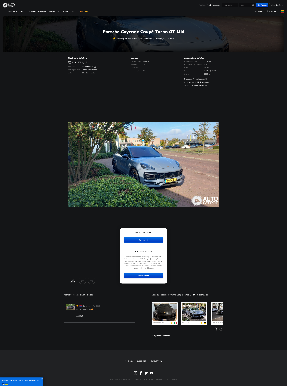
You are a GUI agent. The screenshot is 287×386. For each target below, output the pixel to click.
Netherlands (92, 70)
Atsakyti (79, 315)
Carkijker (86, 306)
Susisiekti (142, 361)
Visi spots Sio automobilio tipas (195, 85)
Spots (23, 11)
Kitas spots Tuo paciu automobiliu (196, 79)
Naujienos (202, 5)
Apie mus (129, 361)
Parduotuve (54, 11)
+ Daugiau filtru (277, 5)
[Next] (221, 329)
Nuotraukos (216, 5)
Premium (84, 11)
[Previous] (216, 329)
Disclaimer (172, 379)
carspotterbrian (87, 66)
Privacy (160, 379)
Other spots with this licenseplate (196, 82)
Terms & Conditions (143, 379)
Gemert (84, 70)
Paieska (264, 5)
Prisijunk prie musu (37, 11)
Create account (143, 275)
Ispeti (260, 11)
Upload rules (68, 11)
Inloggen (273, 11)
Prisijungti (143, 240)
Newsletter (156, 361)
